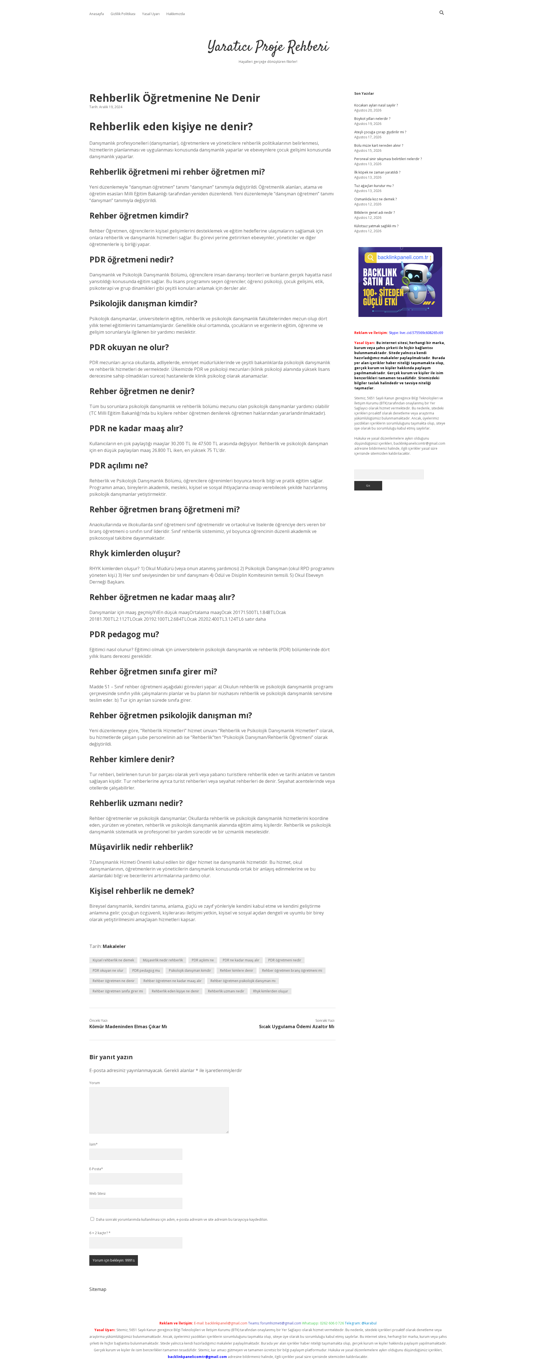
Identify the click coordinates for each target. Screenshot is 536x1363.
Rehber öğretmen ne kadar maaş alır (172, 980)
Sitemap (97, 1289)
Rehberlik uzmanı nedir (226, 991)
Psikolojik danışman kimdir (190, 970)
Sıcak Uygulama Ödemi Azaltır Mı (296, 1026)
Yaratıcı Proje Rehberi (268, 47)
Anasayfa (96, 13)
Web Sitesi (97, 1193)
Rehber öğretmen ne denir (114, 980)
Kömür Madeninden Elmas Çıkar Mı (128, 1026)
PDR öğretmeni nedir (284, 960)
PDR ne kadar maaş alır (241, 960)
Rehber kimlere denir (236, 970)
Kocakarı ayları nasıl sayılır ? (376, 105)
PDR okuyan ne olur (108, 970)
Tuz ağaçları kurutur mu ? (374, 185)
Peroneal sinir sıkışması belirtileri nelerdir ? (388, 159)
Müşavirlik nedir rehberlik (163, 960)
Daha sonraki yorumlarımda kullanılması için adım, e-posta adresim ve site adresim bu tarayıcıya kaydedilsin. (182, 1219)
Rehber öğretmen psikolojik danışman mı (243, 980)
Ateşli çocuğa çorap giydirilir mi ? (380, 132)
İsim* (93, 1144)
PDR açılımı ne (203, 960)
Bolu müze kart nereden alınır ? (378, 145)
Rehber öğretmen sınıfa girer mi (118, 991)
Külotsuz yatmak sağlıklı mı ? (376, 226)
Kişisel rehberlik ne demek (113, 960)
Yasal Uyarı (151, 13)
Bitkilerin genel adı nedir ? (374, 212)
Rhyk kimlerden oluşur (270, 991)
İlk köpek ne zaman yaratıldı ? (377, 172)
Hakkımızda (175, 13)
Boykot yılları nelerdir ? (372, 118)
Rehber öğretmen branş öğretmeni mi (292, 970)
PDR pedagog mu (146, 970)
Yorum (94, 1082)
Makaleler (114, 946)
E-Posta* (96, 1169)
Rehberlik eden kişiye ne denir (175, 991)
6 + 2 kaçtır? (100, 1233)
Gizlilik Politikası (123, 13)
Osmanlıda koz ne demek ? (375, 199)
